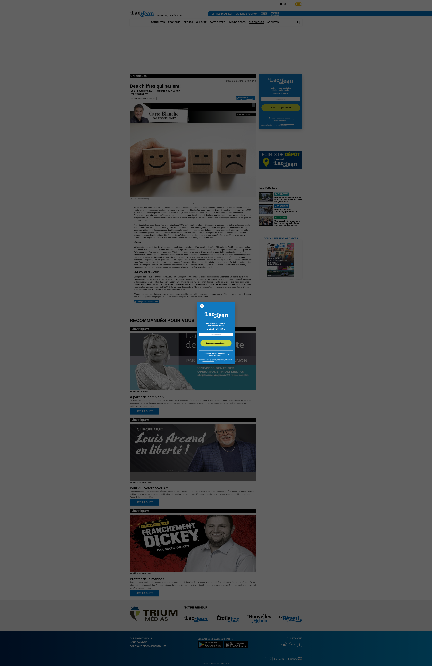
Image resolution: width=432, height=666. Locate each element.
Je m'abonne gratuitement (216, 343)
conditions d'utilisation (208, 361)
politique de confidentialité (225, 359)
